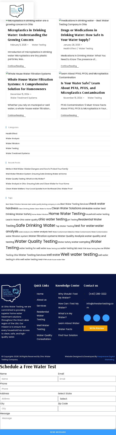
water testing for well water (32, 248)
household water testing (97, 214)
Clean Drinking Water (26, 209)
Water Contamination (99, 232)
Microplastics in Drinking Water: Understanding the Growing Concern (27, 35)
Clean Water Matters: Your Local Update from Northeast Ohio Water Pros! (39, 188)
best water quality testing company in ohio (44, 204)
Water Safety (64, 242)
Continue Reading (17, 66)
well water (53, 255)
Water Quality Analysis (71, 236)
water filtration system (17, 236)
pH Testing (72, 219)
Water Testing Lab (53, 248)
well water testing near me (33, 259)
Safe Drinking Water (35, 225)
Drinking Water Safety (19, 214)
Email (61, 373)
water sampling (81, 242)
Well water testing (79, 254)
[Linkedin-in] (105, 317)
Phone (3, 383)
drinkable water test (94, 208)
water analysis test (43, 231)
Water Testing (39, 44)
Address (4, 393)
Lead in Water (12, 219)
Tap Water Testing (65, 226)
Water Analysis (12, 138)
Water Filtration (13, 143)
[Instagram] (96, 317)
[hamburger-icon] (65, 5)
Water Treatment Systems (23, 97)
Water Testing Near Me (95, 248)
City (2, 403)
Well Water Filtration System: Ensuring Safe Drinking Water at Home (36, 173)
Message (5, 413)
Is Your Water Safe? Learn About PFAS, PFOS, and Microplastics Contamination (83, 88)
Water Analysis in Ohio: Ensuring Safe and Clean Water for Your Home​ (37, 183)
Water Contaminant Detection (64, 232)
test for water (84, 226)
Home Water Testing (67, 213)
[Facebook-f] (87, 317)
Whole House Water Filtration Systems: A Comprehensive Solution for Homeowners (30, 84)
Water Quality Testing (36, 241)
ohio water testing (52, 219)
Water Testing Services (32, 255)
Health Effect (70, 48)
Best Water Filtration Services (17, 204)
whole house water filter (56, 260)
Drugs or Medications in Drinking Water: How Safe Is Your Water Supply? (82, 35)
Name (3, 373)
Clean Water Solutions (66, 208)
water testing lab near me (73, 248)
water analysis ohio (26, 232)
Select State (65, 393)
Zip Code (63, 403)
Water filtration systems (43, 236)
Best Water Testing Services (74, 204)
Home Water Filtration (40, 214)
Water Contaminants (83, 232)
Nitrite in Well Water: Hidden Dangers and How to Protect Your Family (37, 169)
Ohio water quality (29, 219)
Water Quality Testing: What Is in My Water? (25, 178)
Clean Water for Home (43, 209)
